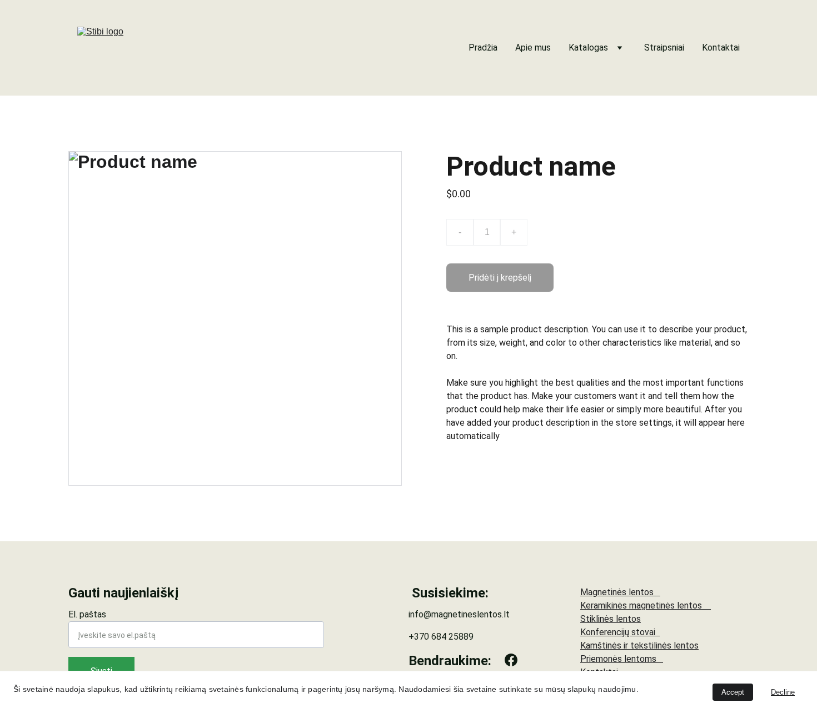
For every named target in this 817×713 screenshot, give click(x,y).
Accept (732, 692)
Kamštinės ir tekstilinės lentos (639, 645)
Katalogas (588, 47)
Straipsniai (664, 47)
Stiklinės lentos (610, 619)
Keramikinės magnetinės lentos (645, 605)
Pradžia (483, 47)
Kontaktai (721, 47)
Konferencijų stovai (620, 632)
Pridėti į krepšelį (500, 277)
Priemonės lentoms (621, 659)
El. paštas (87, 614)
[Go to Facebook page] (511, 660)
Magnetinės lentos (620, 592)
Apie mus (533, 47)
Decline (783, 692)
